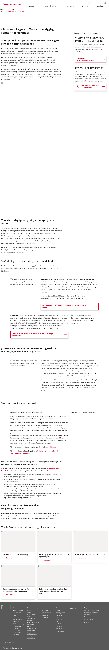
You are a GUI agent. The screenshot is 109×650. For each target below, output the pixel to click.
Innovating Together (59, 616)
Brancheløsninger (33, 608)
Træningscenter (46, 613)
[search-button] (105, 3)
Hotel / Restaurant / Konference (33, 623)
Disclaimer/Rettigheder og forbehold (91, 613)
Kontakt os (73, 608)
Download (45, 617)
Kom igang (45, 610)
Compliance (87, 622)
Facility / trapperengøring (32, 627)
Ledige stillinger (60, 631)
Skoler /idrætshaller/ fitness (31, 614)
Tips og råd (45, 615)
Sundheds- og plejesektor (31, 619)
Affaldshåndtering (18, 624)
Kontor (29, 610)
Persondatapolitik (89, 617)
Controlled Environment (17, 629)
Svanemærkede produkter (17, 633)
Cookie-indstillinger (90, 620)
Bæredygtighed (60, 613)
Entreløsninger (17, 626)
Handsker (16, 621)
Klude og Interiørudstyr (17, 616)
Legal (86, 608)
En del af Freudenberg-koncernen (60, 624)
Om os (58, 608)
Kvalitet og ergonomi (59, 620)
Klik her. (53, 447)
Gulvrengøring (17, 613)
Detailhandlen (31, 630)
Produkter (16, 608)
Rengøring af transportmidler (32, 634)
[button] (32, 6)
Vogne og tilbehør (18, 610)
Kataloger (44, 620)
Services (44, 608)
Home (2, 11)
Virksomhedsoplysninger (91, 610)
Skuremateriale (17, 619)
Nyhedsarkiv (59, 629)
